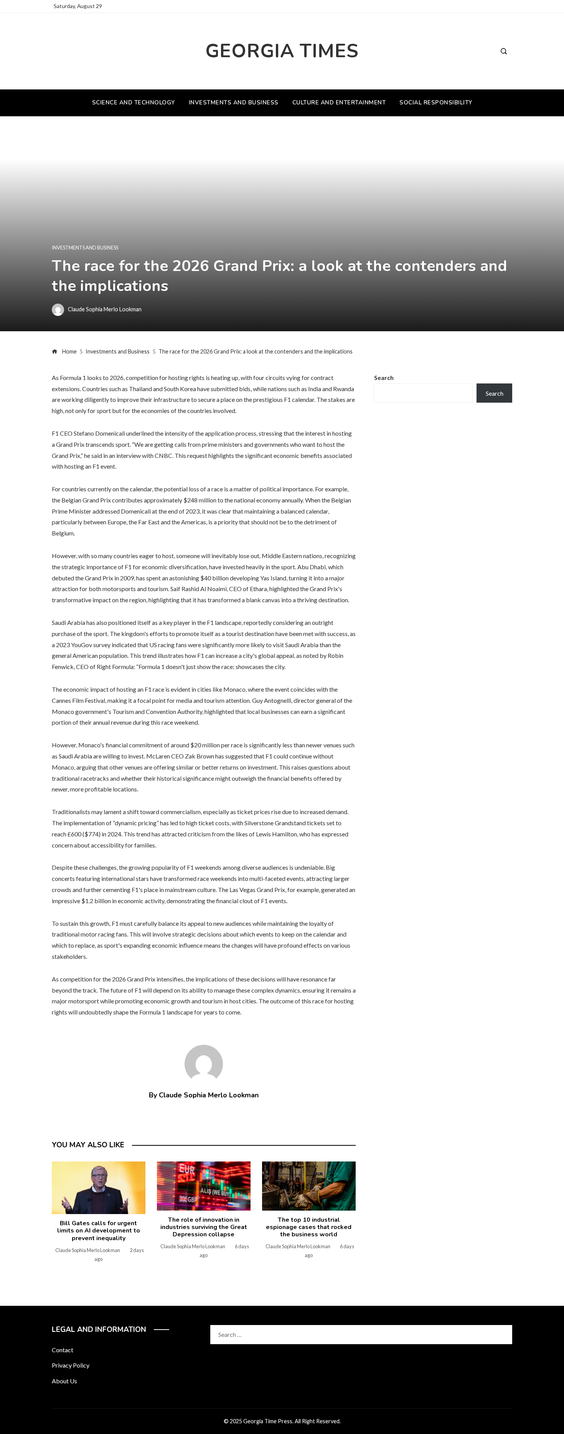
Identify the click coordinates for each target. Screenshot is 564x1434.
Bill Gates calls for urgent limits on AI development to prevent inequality (98, 1230)
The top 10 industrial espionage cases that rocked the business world (308, 1227)
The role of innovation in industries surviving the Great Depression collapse (203, 1227)
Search (384, 377)
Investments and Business (85, 247)
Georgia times (282, 51)
